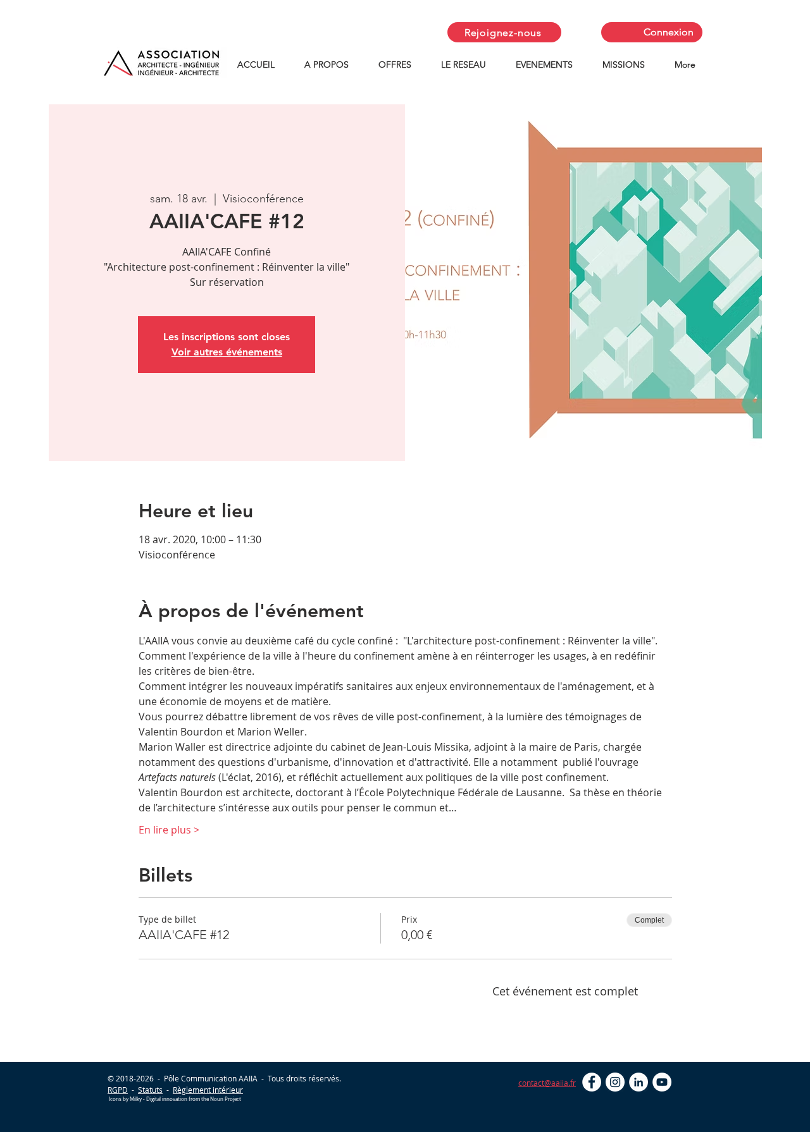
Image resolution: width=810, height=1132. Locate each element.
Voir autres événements (226, 352)
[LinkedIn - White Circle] (638, 1082)
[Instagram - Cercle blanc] (615, 1082)
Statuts (150, 1090)
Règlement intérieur (208, 1090)
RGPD (118, 1090)
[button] (332, 64)
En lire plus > (169, 830)
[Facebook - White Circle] (591, 1082)
